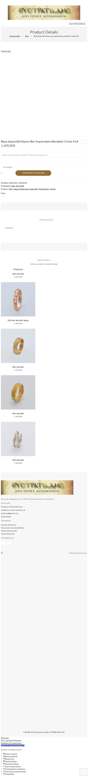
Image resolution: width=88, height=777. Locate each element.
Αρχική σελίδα (15, 36)
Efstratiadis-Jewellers (41, 732)
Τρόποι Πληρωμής (8, 534)
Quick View (30, 289)
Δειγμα (26, 320)
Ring (27, 36)
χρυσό (53, 189)
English (10, 740)
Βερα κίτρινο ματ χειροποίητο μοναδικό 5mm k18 (81, 142)
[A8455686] (44, 93)
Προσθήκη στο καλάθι (33, 173)
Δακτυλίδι (34, 189)
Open (2, 3)
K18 (9, 320)
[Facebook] (3, 543)
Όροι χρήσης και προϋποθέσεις (12, 528)
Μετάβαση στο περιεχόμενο (11, 743)
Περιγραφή (46, 219)
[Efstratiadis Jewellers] (44, 19)
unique (16, 189)
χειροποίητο (44, 189)
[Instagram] (9, 543)
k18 (10, 189)
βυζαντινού (24, 189)
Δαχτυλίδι (20, 186)
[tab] (46, 220)
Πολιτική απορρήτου (8, 525)
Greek (6, 738)
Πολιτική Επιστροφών (9, 531)
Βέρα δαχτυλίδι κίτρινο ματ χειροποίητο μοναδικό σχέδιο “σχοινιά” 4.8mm (85, 142)
